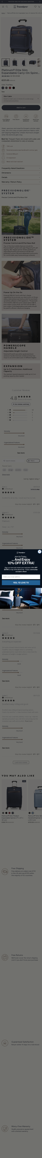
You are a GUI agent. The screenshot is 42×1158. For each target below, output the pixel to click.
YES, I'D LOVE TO (21, 582)
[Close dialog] (39, 551)
